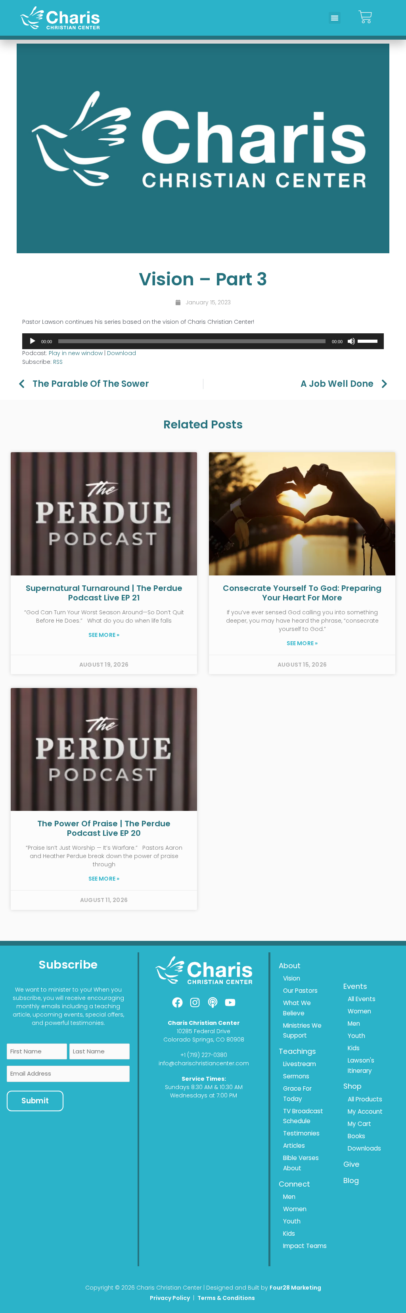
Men (289, 1197)
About (290, 966)
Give (351, 1164)
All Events (361, 999)
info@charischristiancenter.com (204, 1063)
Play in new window (76, 353)
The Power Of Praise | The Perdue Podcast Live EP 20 (103, 828)
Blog (351, 1180)
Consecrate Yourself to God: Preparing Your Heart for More (302, 593)
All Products (365, 1099)
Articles (294, 1145)
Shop (352, 1086)
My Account (365, 1111)
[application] (203, 341)
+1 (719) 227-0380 (203, 1055)
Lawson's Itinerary (361, 1065)
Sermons (296, 1076)
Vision (291, 978)
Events (355, 986)
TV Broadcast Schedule (303, 1116)
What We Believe (297, 1008)
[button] (335, 18)
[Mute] (351, 341)
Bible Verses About (301, 1163)
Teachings (297, 1051)
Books (356, 1136)
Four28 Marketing (295, 1288)
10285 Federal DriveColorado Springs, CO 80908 (203, 1035)
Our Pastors (300, 990)
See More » (104, 634)
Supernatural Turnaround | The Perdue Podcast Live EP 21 (104, 593)
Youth (292, 1221)
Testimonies (301, 1133)
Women (294, 1209)
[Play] (32, 341)
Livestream (299, 1064)
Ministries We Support (302, 1030)
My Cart (359, 1124)
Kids (289, 1233)
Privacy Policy (170, 1298)
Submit (35, 1100)
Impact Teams (305, 1246)
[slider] (369, 340)
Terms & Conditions (226, 1298)
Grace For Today (297, 1093)
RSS (58, 362)
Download (121, 353)
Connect (294, 1184)
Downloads (364, 1148)
